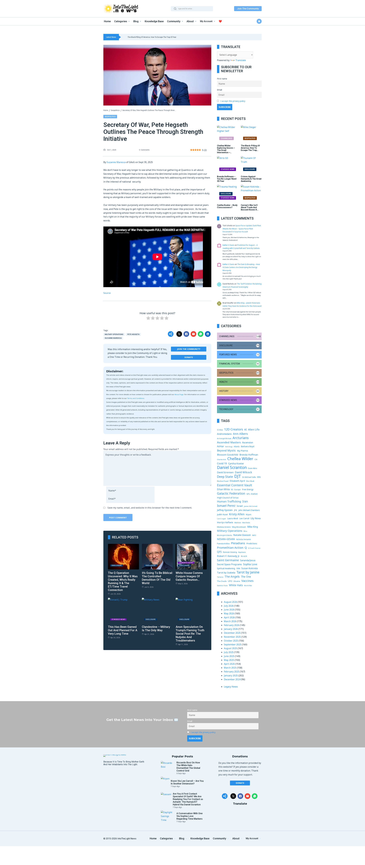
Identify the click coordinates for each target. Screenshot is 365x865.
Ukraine (236, 581)
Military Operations (114, 334)
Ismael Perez (226, 506)
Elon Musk (250, 481)
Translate (240, 60)
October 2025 (231, 640)
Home (105, 110)
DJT (237, 476)
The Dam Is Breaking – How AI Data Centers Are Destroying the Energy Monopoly (241, 267)
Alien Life (253, 429)
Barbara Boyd (247, 446)
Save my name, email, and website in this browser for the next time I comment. (150, 507)
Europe (237, 489)
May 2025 (229, 660)
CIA (256, 459)
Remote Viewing (230, 552)
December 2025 (232, 632)
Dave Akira (252, 468)
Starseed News (186, 563)
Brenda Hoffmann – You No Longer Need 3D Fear (226, 178)
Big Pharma (242, 450)
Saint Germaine (228, 560)
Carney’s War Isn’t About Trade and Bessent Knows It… (249, 207)
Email (219, 89)
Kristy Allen (237, 514)
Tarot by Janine (248, 572)
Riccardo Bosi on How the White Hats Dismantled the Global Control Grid (188, 766)
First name (222, 78)
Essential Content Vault (234, 485)
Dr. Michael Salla (249, 477)
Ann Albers (240, 434)
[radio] (148, 318)
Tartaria (220, 577)
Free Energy (247, 489)
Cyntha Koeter (236, 463)
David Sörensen (225, 472)
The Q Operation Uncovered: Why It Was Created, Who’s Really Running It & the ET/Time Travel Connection (123, 581)
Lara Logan (221, 518)
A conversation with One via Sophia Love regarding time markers (189, 816)
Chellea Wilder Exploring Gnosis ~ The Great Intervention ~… (226, 149)
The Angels (232, 576)
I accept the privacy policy (233, 101)
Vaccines (247, 581)
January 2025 (231, 675)
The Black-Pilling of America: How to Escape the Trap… (250, 147)
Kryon (248, 514)
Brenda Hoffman (248, 454)
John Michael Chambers (249, 510)
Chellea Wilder (240, 459)
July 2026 (229, 605)
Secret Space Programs (229, 564)
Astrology (228, 447)
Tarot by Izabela (226, 572)
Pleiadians (238, 543)
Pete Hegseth (133, 334)
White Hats (236, 585)
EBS (259, 477)
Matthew (237, 523)
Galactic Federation (231, 493)
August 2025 (230, 648)
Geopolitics (115, 110)
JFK (235, 510)
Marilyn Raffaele (225, 522)
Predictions (251, 543)
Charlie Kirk (221, 459)
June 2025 (229, 656)
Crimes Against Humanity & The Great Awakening (251, 178)
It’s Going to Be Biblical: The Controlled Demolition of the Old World (157, 578)
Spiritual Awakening (226, 568)
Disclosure (117, 565)
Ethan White (223, 489)
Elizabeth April (237, 480)
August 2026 (230, 601)
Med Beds (246, 522)
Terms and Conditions (135, 398)
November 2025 (232, 636)
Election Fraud (222, 481)
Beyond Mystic (226, 450)
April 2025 (229, 663)
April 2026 (229, 617)
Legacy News (231, 686)
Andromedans (224, 433)
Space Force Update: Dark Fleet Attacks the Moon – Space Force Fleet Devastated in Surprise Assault (242, 228)
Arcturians (241, 438)
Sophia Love (250, 564)
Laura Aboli (232, 518)
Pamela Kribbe (223, 543)
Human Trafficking (229, 501)
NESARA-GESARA (226, 539)
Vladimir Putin (222, 586)
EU (232, 489)
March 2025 (230, 667)
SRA (238, 568)
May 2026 (229, 613)
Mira (245, 531)
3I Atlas (220, 430)
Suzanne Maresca (116, 162)
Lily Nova (256, 518)
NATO (254, 535)
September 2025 (232, 644)
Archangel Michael (224, 438)
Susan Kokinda (249, 568)
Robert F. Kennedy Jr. (228, 556)
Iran (245, 501)
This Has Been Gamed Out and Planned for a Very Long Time (122, 630)
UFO (230, 581)
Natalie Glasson (242, 535)
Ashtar (220, 446)
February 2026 (231, 625)
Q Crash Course (254, 548)
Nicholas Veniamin (243, 539)
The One (246, 576)
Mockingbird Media (224, 535)
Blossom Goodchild (227, 454)
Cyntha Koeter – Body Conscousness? (227, 206)
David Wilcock (243, 472)
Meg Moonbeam (239, 527)
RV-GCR (244, 556)
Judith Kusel (222, 514)
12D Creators (233, 429)
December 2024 (232, 679)
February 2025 (231, 671)
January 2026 (231, 629)
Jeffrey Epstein (225, 510)
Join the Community (188, 349)
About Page (179, 394)
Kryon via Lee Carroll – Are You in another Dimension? (187, 782)
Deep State (225, 476)
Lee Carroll (244, 518)
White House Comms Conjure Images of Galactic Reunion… (189, 576)
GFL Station (252, 493)
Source (107, 293)
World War (248, 586)
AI (245, 429)
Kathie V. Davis (228, 245)
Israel (240, 506)
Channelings (226, 138)
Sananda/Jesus (248, 560)
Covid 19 (222, 463)
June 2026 (229, 609)
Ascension (247, 442)
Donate (188, 357)
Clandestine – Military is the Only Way (156, 628)
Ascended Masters (229, 442)
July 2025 (229, 652)
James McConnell (250, 506)
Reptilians (242, 552)
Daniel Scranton (232, 467)
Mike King (252, 526)
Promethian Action (230, 548)
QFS (219, 552)
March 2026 (230, 621)
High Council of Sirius (228, 497)
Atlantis (237, 446)
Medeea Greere (224, 527)
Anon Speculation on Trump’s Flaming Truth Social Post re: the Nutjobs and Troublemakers (190, 633)
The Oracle (222, 581)
